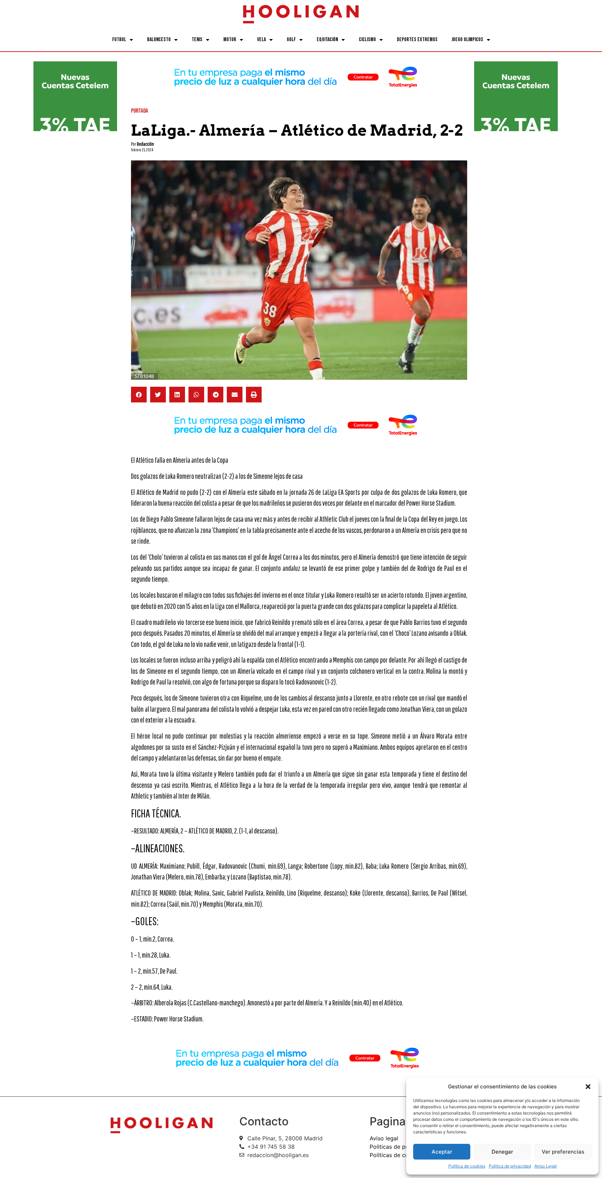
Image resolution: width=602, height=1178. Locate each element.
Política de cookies (466, 1166)
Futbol (119, 39)
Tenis (197, 39)
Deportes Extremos (417, 39)
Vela (261, 39)
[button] (588, 1086)
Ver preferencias (563, 1151)
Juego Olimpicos (467, 39)
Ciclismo (367, 39)
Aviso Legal (545, 1166)
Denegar (502, 1151)
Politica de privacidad (510, 1166)
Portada (139, 110)
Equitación (327, 39)
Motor (229, 39)
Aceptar (442, 1151)
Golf (291, 39)
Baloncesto (159, 39)
